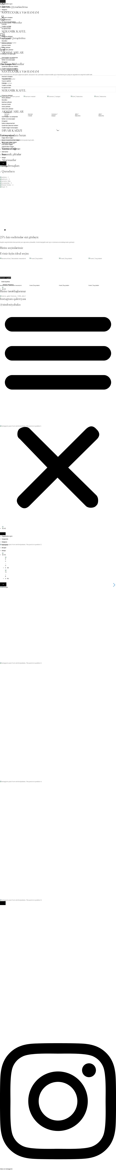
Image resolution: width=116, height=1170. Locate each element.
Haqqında (5, 539)
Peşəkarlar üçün (7, 4)
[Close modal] (3, 903)
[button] (58, 409)
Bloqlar (4, 155)
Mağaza (4, 10)
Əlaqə (4, 158)
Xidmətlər (5, 152)
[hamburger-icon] (3, 1)
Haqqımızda (6, 7)
